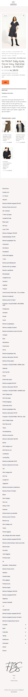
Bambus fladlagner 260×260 (10, 591)
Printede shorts (6, 583)
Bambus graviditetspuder (9, 263)
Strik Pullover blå (7, 424)
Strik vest (5, 502)
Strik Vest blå (6, 372)
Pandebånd (6, 251)
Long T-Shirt (6, 229)
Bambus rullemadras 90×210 (10, 413)
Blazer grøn (5, 222)
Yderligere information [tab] (7, 93)
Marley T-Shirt (6, 506)
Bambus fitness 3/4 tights (9, 491)
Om (14, 678)
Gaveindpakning (7, 431)
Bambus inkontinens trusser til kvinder (12, 331)
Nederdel (5, 368)
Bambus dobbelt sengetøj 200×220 (12, 203)
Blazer (4, 494)
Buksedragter (6, 274)
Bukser (4, 442)
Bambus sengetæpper (8, 324)
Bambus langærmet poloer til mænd (12, 617)
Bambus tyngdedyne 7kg (9, 240)
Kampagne (14, 643)
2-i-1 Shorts (5, 196)
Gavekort (5, 281)
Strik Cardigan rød (7, 524)
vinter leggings (6, 554)
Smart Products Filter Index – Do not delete (13, 292)
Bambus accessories (8, 435)
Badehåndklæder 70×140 (9, 237)
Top (4, 468)
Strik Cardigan (6, 498)
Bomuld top (6, 188)
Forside (3, 51)
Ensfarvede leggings (8, 255)
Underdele (14, 632)
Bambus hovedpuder (8, 296)
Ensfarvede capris (7, 379)
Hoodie (4, 316)
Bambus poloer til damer (9, 517)
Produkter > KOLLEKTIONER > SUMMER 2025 (14, 390)
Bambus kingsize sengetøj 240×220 (12, 613)
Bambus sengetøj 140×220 (9, 383)
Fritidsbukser (6, 309)
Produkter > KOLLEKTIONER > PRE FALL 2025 (14, 416)
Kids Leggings (6, 580)
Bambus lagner (6, 587)
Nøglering (5, 598)
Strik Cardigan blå (7, 472)
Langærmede (6, 609)
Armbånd (5, 312)
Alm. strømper (6, 211)
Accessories (6, 244)
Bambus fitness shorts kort (9, 207)
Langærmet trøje (7, 218)
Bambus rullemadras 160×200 (10, 439)
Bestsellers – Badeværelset (9, 565)
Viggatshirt (5, 483)
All (3, 561)
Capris (4, 320)
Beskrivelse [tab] (4, 90)
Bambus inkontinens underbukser (11, 487)
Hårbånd (5, 572)
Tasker (4, 528)
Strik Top (5, 476)
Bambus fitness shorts (8, 569)
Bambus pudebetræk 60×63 (10, 461)
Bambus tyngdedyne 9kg (9, 409)
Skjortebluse (6, 342)
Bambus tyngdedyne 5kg (9, 353)
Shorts (4, 350)
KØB (5, 82)
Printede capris (6, 557)
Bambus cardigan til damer (10, 327)
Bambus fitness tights (8, 361)
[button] (23, 15)
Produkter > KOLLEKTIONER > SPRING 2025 (13, 364)
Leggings (5, 285)
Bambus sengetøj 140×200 (9, 595)
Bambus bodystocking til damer (11, 621)
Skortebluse (6, 248)
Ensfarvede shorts (7, 405)
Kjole (4, 338)
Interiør (4, 647)
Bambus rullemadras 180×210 (10, 387)
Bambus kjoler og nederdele (10, 513)
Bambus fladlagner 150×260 (10, 233)
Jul (3, 606)
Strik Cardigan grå (7, 394)
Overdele (14, 625)
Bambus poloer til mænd (9, 300)
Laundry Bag (6, 457)
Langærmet (6, 480)
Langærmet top (7, 277)
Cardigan (5, 335)
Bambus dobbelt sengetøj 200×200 (12, 539)
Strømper (5, 509)
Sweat (4, 376)
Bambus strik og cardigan (9, 266)
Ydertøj (14, 636)
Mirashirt (5, 199)
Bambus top (6, 520)
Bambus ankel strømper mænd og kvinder (13, 543)
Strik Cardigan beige (8, 420)
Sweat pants (6, 346)
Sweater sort (6, 192)
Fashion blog (14, 680)
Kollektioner (14, 639)
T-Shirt (4, 259)
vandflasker (6, 454)
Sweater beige (6, 576)
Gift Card (5, 225)
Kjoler (14, 628)
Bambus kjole (6, 546)
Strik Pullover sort (7, 450)
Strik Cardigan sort (7, 446)
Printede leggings (7, 402)
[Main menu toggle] (3, 3)
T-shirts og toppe (7, 214)
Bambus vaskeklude (8, 270)
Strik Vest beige (7, 398)
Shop (14, 675)
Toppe (4, 428)
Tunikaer (5, 289)
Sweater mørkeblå (7, 602)
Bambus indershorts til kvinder (10, 465)
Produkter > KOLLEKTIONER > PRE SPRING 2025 (13, 304)
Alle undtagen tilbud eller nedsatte (11, 535)
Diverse (4, 650)
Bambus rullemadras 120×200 (10, 357)
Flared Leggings (7, 531)
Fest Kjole (5, 550)
